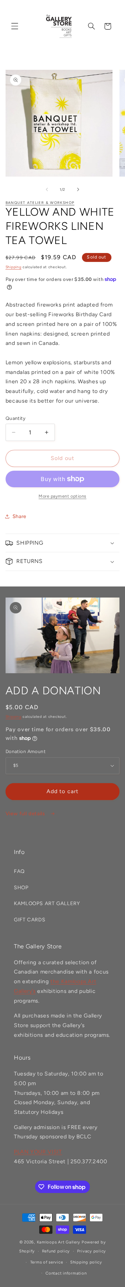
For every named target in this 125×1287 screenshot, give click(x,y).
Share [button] (19, 516)
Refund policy (56, 1251)
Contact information (65, 1273)
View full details (26, 813)
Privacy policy (91, 1251)
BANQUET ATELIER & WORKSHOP (40, 202)
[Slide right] (78, 189)
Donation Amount (25, 751)
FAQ (19, 871)
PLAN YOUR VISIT (38, 1151)
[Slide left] (47, 189)
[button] (15, 26)
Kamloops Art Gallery (59, 1242)
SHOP (21, 887)
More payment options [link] (62, 496)
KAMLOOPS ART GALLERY (47, 903)
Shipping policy (86, 1262)
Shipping (14, 267)
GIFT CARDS (29, 920)
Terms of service (46, 1262)
